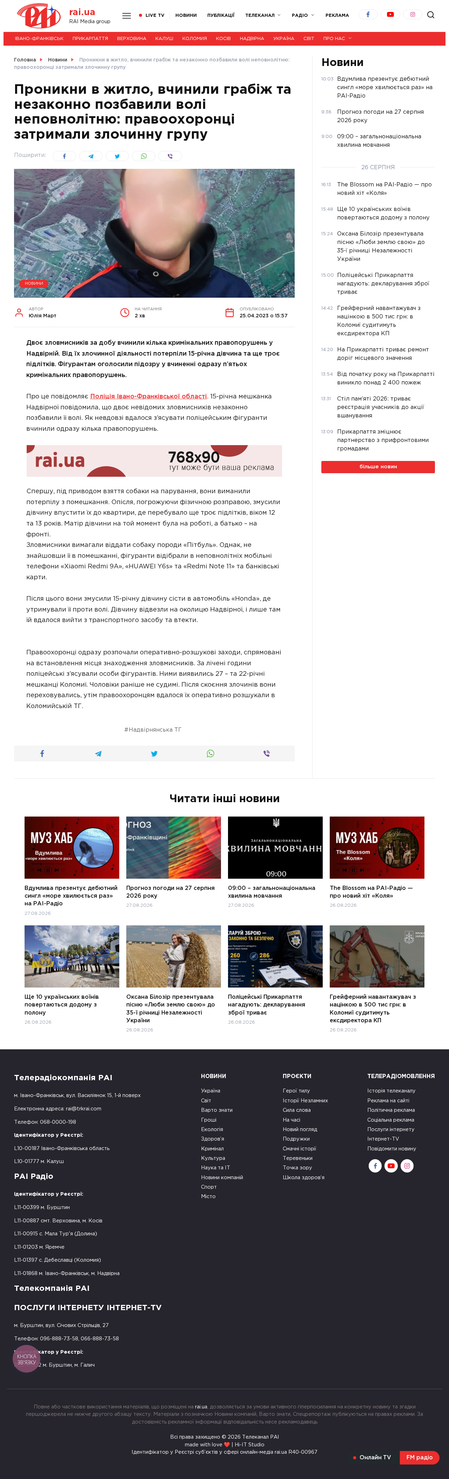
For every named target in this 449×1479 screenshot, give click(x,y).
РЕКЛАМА (337, 16)
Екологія (212, 1129)
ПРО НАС (334, 39)
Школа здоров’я (303, 1177)
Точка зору (297, 1168)
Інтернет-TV (383, 1139)
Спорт (209, 1187)
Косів (223, 39)
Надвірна (252, 39)
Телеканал (260, 16)
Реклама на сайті (388, 1100)
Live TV (155, 16)
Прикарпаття (90, 39)
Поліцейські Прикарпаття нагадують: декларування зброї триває (266, 1004)
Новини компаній (222, 1177)
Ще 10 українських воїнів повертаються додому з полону (62, 1004)
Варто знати (217, 1110)
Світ (308, 39)
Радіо (300, 16)
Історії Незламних (305, 1100)
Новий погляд (300, 1129)
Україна (283, 39)
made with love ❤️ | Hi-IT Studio (224, 1444)
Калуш (164, 39)
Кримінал (212, 1149)
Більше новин (378, 466)
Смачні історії (299, 1149)
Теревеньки (298, 1158)
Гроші (208, 1120)
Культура (213, 1158)
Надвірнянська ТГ (155, 730)
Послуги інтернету (391, 1129)
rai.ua (82, 12)
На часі (291, 1120)
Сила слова (297, 1110)
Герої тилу (296, 1091)
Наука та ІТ (215, 1168)
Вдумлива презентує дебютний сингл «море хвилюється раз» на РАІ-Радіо (71, 895)
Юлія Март (42, 313)
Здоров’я (212, 1139)
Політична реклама (391, 1110)
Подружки (296, 1139)
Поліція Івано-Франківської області (148, 397)
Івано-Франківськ (39, 39)
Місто (208, 1196)
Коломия (194, 39)
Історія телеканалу (391, 1091)
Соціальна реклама (390, 1120)
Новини (186, 16)
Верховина (131, 39)
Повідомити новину (391, 1149)
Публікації (221, 16)
